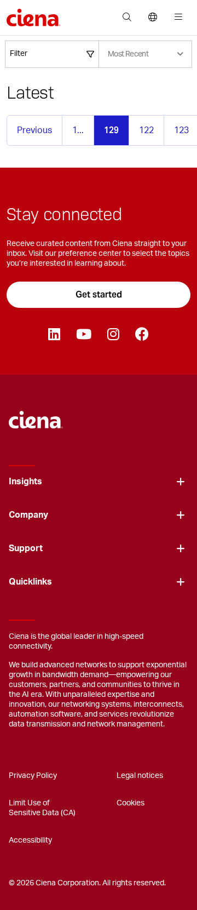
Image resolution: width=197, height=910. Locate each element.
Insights (25, 481)
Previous (34, 130)
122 (146, 130)
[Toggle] (180, 482)
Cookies (130, 803)
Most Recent (128, 54)
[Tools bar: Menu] (176, 17)
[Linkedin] (54, 335)
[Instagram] (113, 335)
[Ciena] (36, 414)
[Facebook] (141, 335)
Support (26, 548)
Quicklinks (30, 581)
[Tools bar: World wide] (152, 17)
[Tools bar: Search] (126, 17)
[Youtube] (83, 335)
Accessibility (30, 840)
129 (111, 130)
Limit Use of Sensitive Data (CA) (42, 808)
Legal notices (140, 776)
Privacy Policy (33, 776)
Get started (99, 294)
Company (28, 515)
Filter (18, 54)
